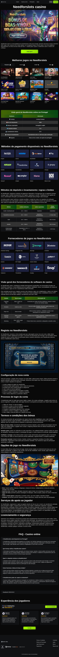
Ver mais (29, 627)
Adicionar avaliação (51, 606)
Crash (36, 64)
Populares (7, 64)
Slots (50, 64)
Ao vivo (21, 64)
